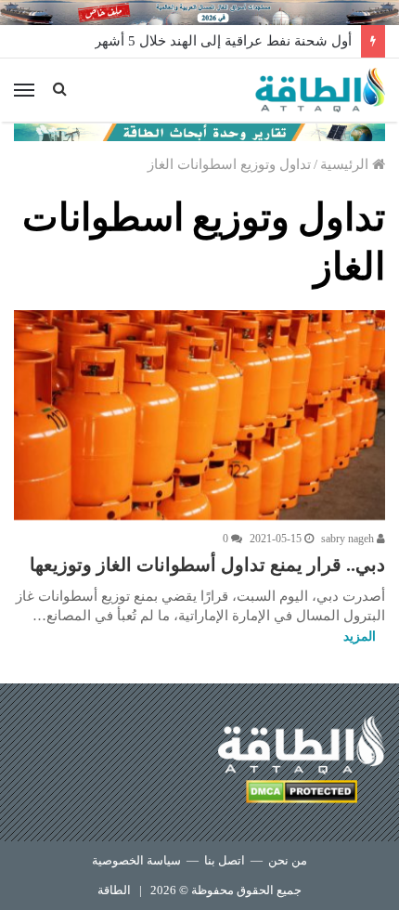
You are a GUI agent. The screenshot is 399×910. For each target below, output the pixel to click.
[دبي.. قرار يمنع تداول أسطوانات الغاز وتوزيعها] (199, 415)
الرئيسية (346, 164)
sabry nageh (349, 538)
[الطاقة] (320, 90)
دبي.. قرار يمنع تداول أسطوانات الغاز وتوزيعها (207, 564)
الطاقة (114, 890)
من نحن (287, 860)
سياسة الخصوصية (136, 860)
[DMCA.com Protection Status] (301, 794)
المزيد (359, 637)
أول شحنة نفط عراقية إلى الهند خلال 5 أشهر (223, 40)
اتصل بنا (224, 860)
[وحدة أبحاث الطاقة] (199, 131)
